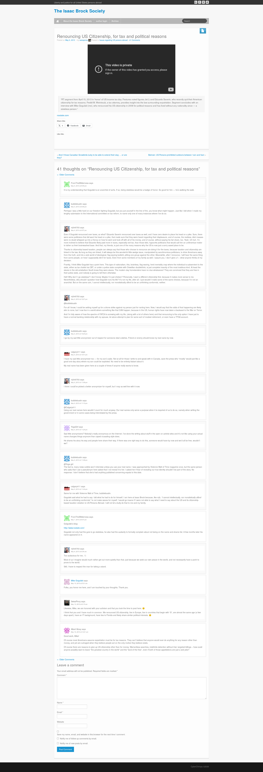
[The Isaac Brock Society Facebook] (199, 2)
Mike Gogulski (77, 580)
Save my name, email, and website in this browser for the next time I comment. (91, 734)
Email (60, 712)
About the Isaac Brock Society (77, 20)
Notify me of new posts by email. (74, 743)
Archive (115, 20)
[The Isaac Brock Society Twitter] (207, 2)
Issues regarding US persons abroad (113, 40)
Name (60, 702)
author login (101, 20)
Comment (62, 675)
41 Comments (134, 40)
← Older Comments (65, 174)
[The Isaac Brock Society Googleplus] (195, 2)
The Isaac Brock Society (79, 11)
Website (60, 721)
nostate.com (63, 115)
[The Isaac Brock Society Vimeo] (203, 2)
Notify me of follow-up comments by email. (78, 738)
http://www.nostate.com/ (74, 527)
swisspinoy (84, 40)
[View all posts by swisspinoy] (89, 40)
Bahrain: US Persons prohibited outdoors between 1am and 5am (176, 154)
